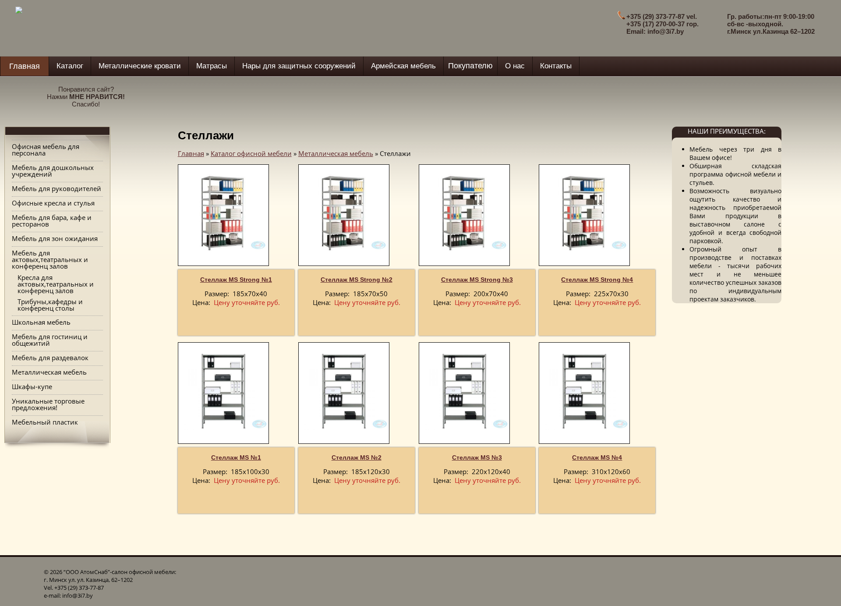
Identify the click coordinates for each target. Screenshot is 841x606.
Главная (24, 66)
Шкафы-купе (32, 386)
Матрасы (211, 66)
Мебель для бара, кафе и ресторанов (52, 220)
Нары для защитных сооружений (299, 66)
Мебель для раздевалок (50, 357)
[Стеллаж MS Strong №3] (464, 213)
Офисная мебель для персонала (45, 149)
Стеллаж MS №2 (357, 457)
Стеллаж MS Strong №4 (597, 279)
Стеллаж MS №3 (477, 457)
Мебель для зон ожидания (55, 238)
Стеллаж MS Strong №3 (477, 279)
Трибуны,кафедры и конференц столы (50, 304)
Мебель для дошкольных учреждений (53, 170)
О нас (515, 66)
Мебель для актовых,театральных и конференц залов (50, 259)
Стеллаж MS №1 (236, 457)
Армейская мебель (403, 66)
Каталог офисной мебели (251, 153)
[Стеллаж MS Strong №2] (344, 213)
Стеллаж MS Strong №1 (236, 279)
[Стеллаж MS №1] (223, 391)
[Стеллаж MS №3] (464, 391)
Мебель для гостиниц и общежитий (50, 339)
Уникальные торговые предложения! (48, 404)
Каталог (70, 66)
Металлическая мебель (49, 372)
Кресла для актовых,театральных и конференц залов (56, 284)
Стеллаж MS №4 (597, 457)
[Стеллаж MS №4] (584, 391)
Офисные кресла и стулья (53, 202)
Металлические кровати (140, 66)
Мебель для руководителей (56, 188)
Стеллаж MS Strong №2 (356, 279)
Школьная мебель (41, 322)
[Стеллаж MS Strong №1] (223, 213)
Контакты (556, 66)
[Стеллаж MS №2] (344, 391)
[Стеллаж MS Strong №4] (584, 213)
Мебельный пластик (45, 422)
